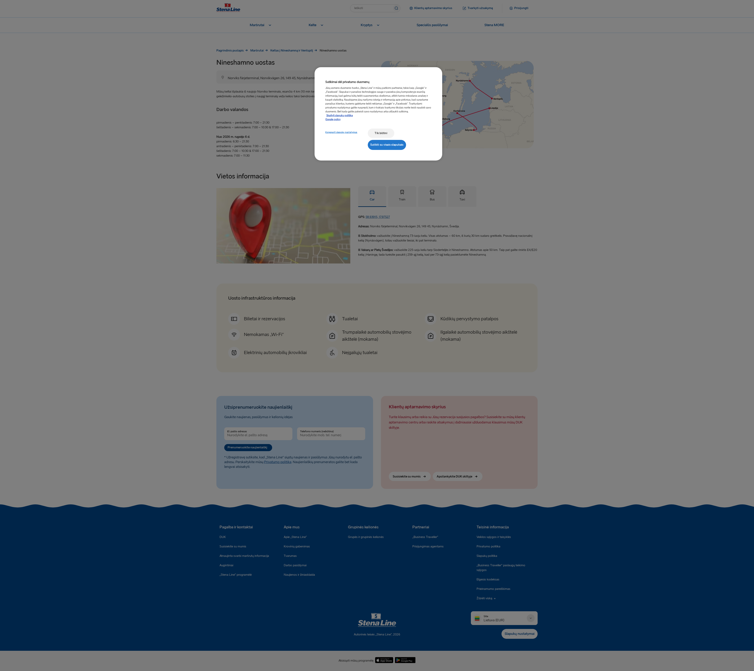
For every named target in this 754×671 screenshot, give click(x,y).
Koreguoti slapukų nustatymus (341, 132)
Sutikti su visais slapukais (387, 144)
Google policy (333, 119)
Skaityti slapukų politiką (339, 115)
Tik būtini (381, 133)
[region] (378, 114)
